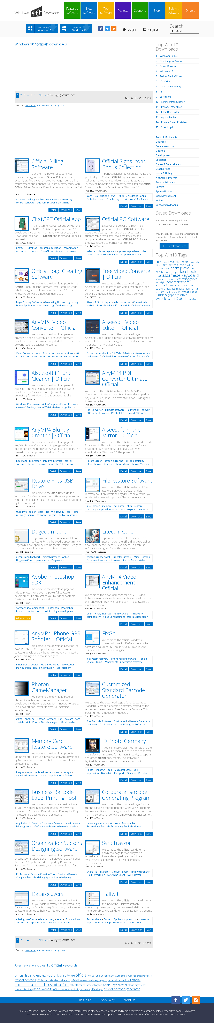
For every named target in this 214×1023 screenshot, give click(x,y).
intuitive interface (52, 460)
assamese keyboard (180, 275)
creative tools (33, 611)
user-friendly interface (109, 254)
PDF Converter (95, 409)
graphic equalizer (177, 295)
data (40, 511)
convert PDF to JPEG (113, 413)
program (131, 509)
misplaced (119, 506)
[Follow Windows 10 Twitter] (107, 28)
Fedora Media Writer (171, 76)
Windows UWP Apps (167, 205)
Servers (160, 186)
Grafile (110, 199)
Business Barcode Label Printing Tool (54, 794)
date (63, 105)
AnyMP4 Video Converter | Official (54, 324)
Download (66, 210)
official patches (68, 722)
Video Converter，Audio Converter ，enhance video (44, 353)
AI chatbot (21, 251)
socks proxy (180, 268)
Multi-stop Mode (50, 664)
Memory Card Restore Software (52, 743)
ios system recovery (97, 658)
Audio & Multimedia (166, 137)
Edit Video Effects (121, 353)
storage (66, 772)
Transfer (104, 871)
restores (72, 515)
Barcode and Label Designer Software (124, 724)
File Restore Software (127, 480)
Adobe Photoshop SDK (53, 579)
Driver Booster (168, 66)
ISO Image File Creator (28, 460)
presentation (55, 922)
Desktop (160, 150)
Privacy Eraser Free (171, 107)
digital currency (51, 557)
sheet (67, 922)
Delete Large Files (63, 407)
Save (78, 210)
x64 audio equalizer (166, 279)
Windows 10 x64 (168, 56)
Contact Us (128, 1000)
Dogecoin (56, 560)
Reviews (123, 10)
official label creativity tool (34, 975)
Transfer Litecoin (122, 557)
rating (56, 105)
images (20, 772)
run (60, 718)
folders (68, 775)
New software (89, 10)
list (47, 511)
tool (69, 511)
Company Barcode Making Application (37, 877)
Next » (42, 95)
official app (57, 251)
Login (131, 29)
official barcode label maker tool (53, 980)
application (105, 509)
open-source (42, 560)
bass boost (183, 285)
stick (129, 506)
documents (31, 775)
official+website (128, 975)
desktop (32, 247)
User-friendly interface (99, 613)
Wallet (142, 560)
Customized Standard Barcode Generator (123, 690)
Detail (53, 210)
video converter (122, 302)
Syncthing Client (116, 874)
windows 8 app (104, 769)
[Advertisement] (36, 71)
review (49, 772)
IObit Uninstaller (170, 112)
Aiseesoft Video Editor (131, 356)
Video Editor (110, 356)
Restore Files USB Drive (52, 483)
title (38, 105)
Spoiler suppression (125, 919)
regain (52, 515)
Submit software (173, 10)
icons (89, 195)
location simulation (43, 667)
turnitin (181, 265)
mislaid (40, 772)
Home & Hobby (164, 173)
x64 (113, 195)
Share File (92, 871)
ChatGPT (21, 247)
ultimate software (114, 409)
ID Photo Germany (124, 741)
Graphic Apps (163, 168)
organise (30, 718)
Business (161, 141)
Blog (157, 10)
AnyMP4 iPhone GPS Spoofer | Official (56, 636)
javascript (174, 262)
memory (106, 506)
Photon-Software (46, 718)
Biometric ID (133, 773)
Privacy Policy (106, 1000)
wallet (65, 557)
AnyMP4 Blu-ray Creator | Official (51, 432)
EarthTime (165, 96)
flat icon (104, 195)
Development (163, 155)
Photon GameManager (49, 687)
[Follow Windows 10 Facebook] (101, 28)
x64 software (121, 613)
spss (158, 262)
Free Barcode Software (99, 721)
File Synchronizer (140, 871)
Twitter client (94, 919)
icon (102, 199)
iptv (162, 291)
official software (64, 975)
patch (20, 722)
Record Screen (94, 460)
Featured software (72, 10)
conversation (71, 247)
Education (161, 159)
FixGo (109, 633)
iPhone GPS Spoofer (27, 664)
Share (125, 871)
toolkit (46, 611)
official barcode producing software (71, 989)
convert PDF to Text (137, 413)
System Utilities (164, 191)
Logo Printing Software (29, 302)
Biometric (106, 773)
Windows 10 (94, 356)
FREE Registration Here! (174, 246)
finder (173, 285)
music (31, 515)
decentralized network (28, 557)
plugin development (63, 611)
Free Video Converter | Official (127, 273)
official (81, 975)
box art (69, 718)
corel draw (169, 265)
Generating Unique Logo (57, 302)
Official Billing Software (47, 164)
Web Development (166, 195)
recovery (91, 509)
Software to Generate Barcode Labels (55, 826)
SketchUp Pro (168, 127)
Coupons (140, 10)
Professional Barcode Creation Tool (35, 874)
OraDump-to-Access (171, 61)
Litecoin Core (117, 531)
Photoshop (53, 608)
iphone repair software (123, 658)
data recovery (46, 919)
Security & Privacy (165, 182)
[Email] (196, 1000)
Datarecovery (47, 893)
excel (59, 919)
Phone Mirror (94, 464)
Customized (120, 721)
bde (165, 261)
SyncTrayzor (116, 842)
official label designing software (104, 975)
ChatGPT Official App (56, 219)
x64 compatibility (135, 460)
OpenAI (45, 251)
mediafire (192, 299)
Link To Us (85, 1000)
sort (77, 718)
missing (20, 919)
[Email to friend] (114, 28)
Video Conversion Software (47, 356)
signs (119, 199)
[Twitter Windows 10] (186, 1000)
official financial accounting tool (86, 985)
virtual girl (160, 282)
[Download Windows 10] (37, 11)
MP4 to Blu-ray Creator (41, 464)
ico (96, 195)
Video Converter (141, 305)
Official (47, 407)
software (42, 515)
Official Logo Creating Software (57, 273)
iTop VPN (165, 81)
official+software (145, 975)
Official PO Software (125, 219)
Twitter (108, 919)
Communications (165, 146)
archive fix (162, 285)
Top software (106, 10)
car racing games (187, 279)
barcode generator (97, 823)
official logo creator (115, 985)
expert (30, 772)
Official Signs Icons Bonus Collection (124, 164)
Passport (119, 773)
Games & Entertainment (169, 164)
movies (44, 775)
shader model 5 (172, 292)
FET (162, 91)
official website (42, 989)
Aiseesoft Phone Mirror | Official (121, 432)
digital (19, 775)
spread (35, 922)
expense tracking (25, 199)
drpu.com (118, 509)
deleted (142, 509)
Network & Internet (166, 177)
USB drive (21, 511)
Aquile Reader (168, 117)
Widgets (160, 200)
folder (32, 511)
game (19, 718)
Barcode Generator (139, 721)
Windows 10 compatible (117, 305)
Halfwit (110, 893)
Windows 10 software (136, 199)
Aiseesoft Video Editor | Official (120, 324)
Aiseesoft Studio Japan (99, 302)
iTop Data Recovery (170, 86)
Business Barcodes (68, 874)
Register (153, 29)
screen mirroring (114, 460)
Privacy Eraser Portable (174, 122)
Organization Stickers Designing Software (57, 845)
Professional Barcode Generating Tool (108, 826)
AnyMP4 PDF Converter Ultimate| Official (126, 378)
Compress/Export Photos (62, 404)
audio (62, 515)
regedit (185, 291)
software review (141, 353)
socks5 (185, 261)
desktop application (50, 247)
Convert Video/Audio (98, 353)
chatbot (34, 251)
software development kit (30, 608)
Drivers (190, 10)
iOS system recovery (131, 662)
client (132, 922)
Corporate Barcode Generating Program (126, 794)
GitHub (116, 871)
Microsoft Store (123, 769)
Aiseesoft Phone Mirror (117, 464)
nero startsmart (177, 282)
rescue (25, 922)
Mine (136, 557)
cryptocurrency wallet (98, 557)
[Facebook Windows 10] (175, 1000)
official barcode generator (122, 989)
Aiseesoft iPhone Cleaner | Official (51, 375)
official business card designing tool (89, 980)
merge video (71, 356)
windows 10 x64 (171, 298)
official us (44, 984)
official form (60, 984)
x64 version (133, 409)
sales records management (101, 251)
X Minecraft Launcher (173, 101)
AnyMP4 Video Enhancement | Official (120, 582)
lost (58, 772)
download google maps (178, 288)
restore (138, 506)
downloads (46, 105)
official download (119, 980)
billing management (48, 199)
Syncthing (99, 874)
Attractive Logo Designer (52, 305)
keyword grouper (170, 272)
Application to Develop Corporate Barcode (39, 823)
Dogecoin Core (49, 531)
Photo (90, 769)
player (96, 506)
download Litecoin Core (123, 560)
